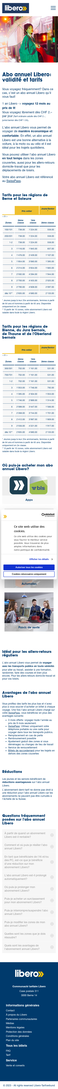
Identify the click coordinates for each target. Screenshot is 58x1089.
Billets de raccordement (21, 750)
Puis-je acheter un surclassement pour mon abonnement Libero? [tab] (24, 900)
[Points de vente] (29, 611)
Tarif (8, 1054)
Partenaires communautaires (21, 1018)
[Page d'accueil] (15, 7)
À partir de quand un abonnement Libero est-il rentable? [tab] (24, 834)
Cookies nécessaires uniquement (29, 574)
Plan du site (12, 1040)
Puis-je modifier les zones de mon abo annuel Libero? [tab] (24, 923)
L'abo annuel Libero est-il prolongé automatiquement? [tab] (25, 877)
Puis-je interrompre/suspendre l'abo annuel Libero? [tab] (26, 912)
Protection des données (19, 1031)
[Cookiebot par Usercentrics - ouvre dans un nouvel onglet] (42, 515)
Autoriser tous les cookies (29, 567)
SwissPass (13, 181)
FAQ (8, 1050)
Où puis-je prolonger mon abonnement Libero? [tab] (19, 888)
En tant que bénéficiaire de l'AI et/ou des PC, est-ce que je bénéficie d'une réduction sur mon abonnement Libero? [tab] (26, 862)
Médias (10, 1023)
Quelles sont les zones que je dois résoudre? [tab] (25, 935)
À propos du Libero (17, 1014)
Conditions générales (17, 1035)
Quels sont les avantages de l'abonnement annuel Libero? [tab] (22, 947)
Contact (10, 1010)
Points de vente (29, 627)
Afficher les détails (39, 559)
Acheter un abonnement (55, 74)
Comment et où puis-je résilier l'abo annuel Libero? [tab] (25, 846)
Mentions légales (15, 1027)
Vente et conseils (15, 1065)
